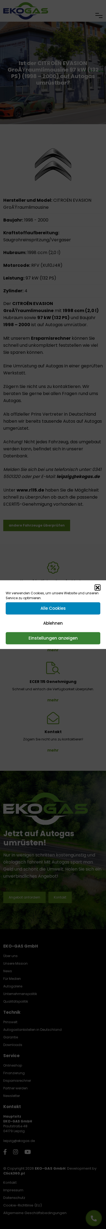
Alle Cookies (53, 608)
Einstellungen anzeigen (53, 638)
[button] (97, 587)
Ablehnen (53, 623)
